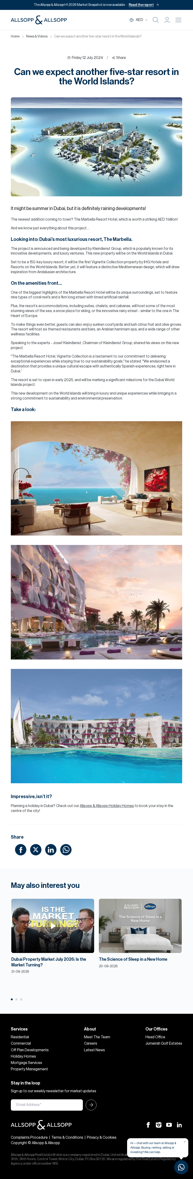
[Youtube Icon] (169, 1124)
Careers (90, 1043)
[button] (167, 20)
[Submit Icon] (89, 1105)
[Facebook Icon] (148, 1124)
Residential (20, 1037)
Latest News (94, 1050)
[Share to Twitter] (35, 850)
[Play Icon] (53, 926)
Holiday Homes (23, 1056)
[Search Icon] (156, 20)
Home (15, 36)
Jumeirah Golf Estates (163, 1043)
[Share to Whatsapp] (66, 850)
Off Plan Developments (30, 1050)
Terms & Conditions (67, 1137)
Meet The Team (97, 1037)
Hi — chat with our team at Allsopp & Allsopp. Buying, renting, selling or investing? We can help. (153, 1148)
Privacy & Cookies (102, 1137)
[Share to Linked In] (50, 850)
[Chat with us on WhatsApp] (181, 1167)
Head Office (155, 1037)
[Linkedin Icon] (179, 1124)
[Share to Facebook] (20, 850)
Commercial (21, 1043)
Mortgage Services (26, 1063)
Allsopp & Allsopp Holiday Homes (107, 806)
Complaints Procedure (29, 1137)
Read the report (141, 5)
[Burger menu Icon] (178, 20)
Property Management (29, 1069)
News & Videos (37, 36)
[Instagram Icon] (158, 1124)
